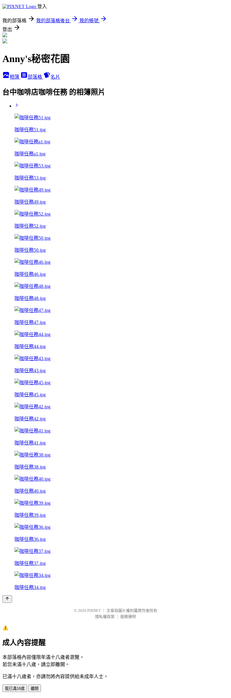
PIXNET (94, 610)
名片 (55, 76)
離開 (34, 688)
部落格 (35, 76)
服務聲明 (128, 616)
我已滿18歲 (15, 688)
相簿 (15, 76)
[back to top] (7, 599)
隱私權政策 (105, 616)
